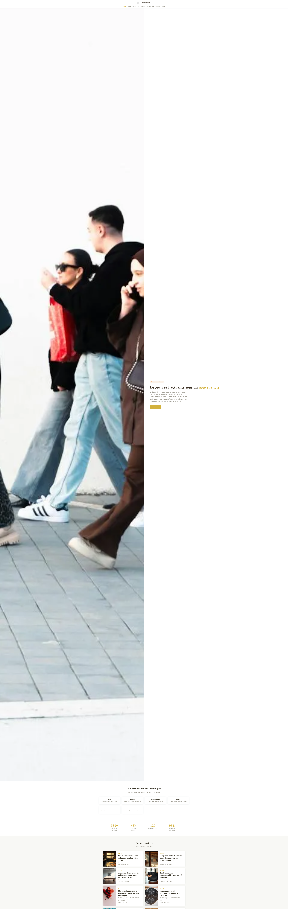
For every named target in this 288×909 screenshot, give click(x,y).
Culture (134, 6)
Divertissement (141, 6)
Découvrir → (155, 407)
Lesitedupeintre (144, 3)
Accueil (125, 6)
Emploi (149, 6)
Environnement (156, 6)
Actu (129, 6)
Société (163, 6)
